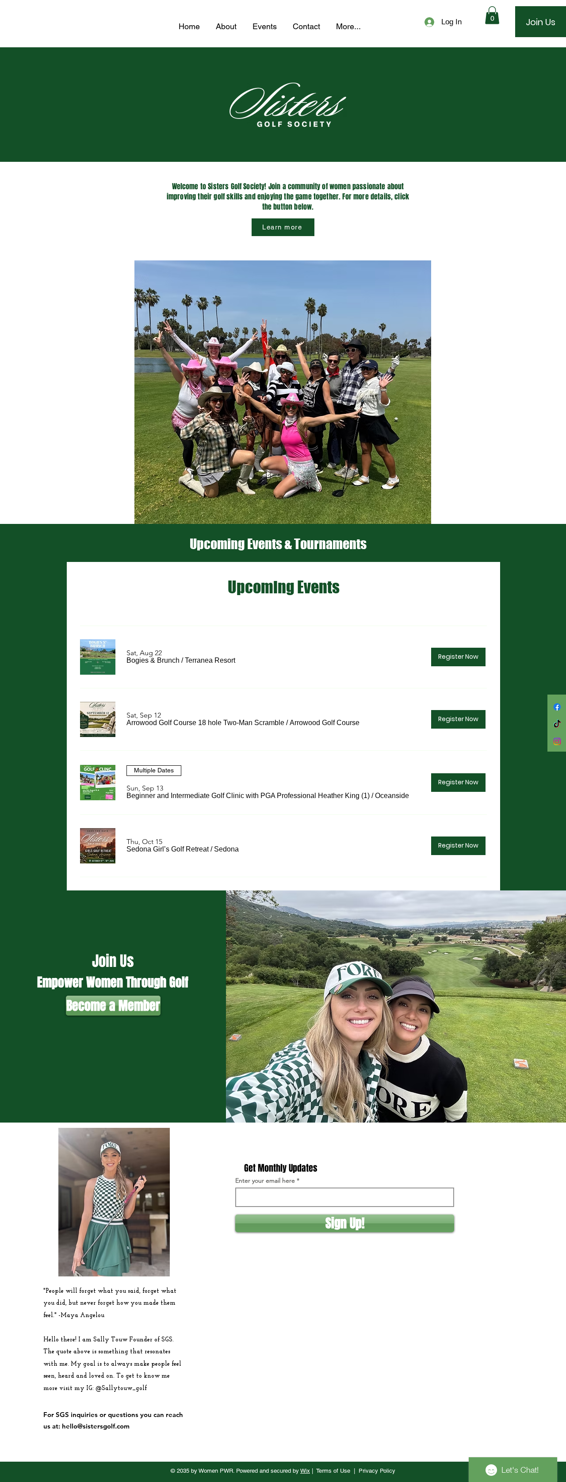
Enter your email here (265, 1180)
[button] (492, 15)
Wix (305, 1470)
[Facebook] (557, 707)
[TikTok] (557, 724)
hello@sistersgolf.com (96, 1426)
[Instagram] (557, 741)
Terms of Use (333, 1470)
